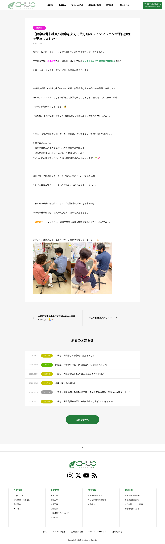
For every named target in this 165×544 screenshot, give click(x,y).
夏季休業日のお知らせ (65, 383)
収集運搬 (54, 509)
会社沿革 (17, 504)
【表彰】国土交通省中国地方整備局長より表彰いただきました (84, 401)
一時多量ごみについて (60, 513)
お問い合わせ (123, 5)
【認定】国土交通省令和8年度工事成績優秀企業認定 (79, 374)
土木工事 (54, 495)
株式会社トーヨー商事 (134, 504)
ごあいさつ (18, 495)
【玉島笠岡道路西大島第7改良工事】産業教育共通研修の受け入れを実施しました (93, 392)
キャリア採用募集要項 (97, 500)
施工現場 (47, 392)
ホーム (45, 532)
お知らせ (47, 355)
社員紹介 (91, 504)
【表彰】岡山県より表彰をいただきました (74, 355)
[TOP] (82, 447)
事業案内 (62, 5)
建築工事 (54, 500)
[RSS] (94, 475)
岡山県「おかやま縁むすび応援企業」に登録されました (81, 365)
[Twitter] (78, 475)
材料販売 (54, 517)
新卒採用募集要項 (95, 495)
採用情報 (109, 5)
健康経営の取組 (94, 5)
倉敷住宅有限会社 (132, 509)
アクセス (17, 509)
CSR (47, 365)
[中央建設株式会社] (21, 5)
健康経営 (39, 28)
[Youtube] (86, 475)
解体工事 (54, 504)
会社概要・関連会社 (22, 500)
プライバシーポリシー (97, 532)
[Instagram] (70, 475)
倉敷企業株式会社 (132, 500)
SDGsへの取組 (77, 5)
